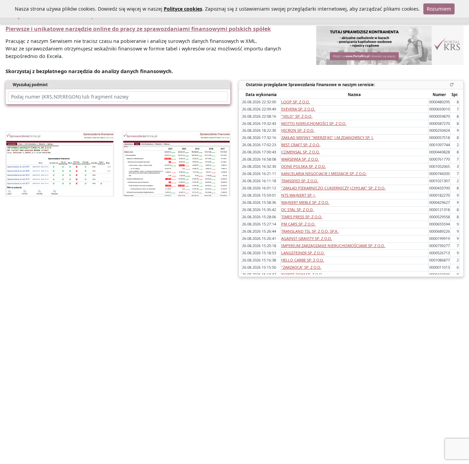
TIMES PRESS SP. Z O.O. (301, 216)
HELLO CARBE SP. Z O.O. (302, 260)
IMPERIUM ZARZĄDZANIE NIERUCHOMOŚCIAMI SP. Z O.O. (333, 245)
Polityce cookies (183, 8)
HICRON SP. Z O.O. (297, 130)
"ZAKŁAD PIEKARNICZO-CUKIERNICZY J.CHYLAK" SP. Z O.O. (333, 187)
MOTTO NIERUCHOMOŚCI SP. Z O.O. (313, 123)
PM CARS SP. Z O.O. (298, 224)
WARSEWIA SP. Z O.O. (300, 159)
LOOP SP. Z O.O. (295, 101)
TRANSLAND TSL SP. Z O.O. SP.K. (310, 231)
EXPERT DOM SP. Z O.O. (302, 274)
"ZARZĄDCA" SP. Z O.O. (301, 267)
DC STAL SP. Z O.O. (297, 209)
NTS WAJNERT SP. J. (298, 195)
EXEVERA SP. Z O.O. (298, 109)
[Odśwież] (453, 84)
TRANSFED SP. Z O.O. (299, 180)
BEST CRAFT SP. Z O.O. (300, 144)
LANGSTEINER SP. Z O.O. (303, 252)
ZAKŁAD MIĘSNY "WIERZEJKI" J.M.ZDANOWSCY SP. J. (327, 137)
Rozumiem (439, 8)
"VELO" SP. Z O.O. (296, 116)
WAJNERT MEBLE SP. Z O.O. (305, 202)
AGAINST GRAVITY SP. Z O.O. (306, 238)
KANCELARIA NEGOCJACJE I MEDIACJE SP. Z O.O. (324, 173)
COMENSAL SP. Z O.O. (300, 151)
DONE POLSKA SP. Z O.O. (303, 166)
